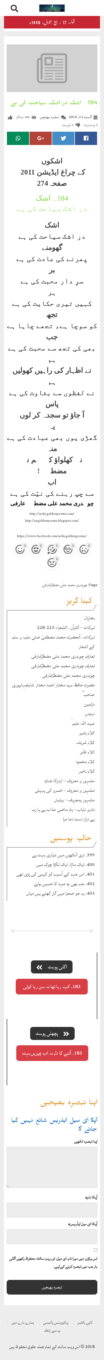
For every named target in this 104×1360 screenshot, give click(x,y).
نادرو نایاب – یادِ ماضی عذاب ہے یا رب (63, 809)
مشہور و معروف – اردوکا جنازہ (70, 780)
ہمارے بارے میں (23, 1322)
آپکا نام (91, 1197)
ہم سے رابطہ (52, 1330)
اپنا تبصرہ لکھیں (85, 1141)
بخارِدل (90, 618)
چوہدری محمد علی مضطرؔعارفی (64, 585)
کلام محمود (85, 761)
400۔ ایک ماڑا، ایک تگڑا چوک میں (65, 864)
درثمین (89, 704)
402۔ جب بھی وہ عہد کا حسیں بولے (64, 883)
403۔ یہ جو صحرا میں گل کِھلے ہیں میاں (60, 893)
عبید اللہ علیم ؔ (83, 723)
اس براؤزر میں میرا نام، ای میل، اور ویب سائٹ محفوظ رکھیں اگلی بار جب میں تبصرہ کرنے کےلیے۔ (53, 1262)
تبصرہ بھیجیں (49, 117)
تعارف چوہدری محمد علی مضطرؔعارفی (63, 656)
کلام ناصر (87, 771)
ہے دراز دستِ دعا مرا (79, 819)
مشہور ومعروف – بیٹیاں (74, 800)
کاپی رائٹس (85, 1322)
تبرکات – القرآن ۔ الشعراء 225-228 (66, 627)
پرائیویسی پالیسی (55, 1322)
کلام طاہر (87, 752)
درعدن (90, 713)
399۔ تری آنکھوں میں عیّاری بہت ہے (63, 855)
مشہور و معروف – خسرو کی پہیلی (65, 790)
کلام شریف (86, 742)
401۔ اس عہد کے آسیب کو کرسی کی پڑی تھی (55, 874)
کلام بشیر (87, 732)
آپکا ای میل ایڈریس (82, 1224)
